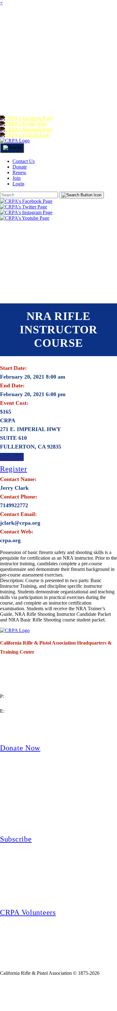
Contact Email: (18, 514)
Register (13, 469)
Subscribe (16, 839)
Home (8, 23)
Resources (19, 73)
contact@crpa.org (17, 718)
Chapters (87, 23)
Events (76, 48)
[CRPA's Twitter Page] (23, 123)
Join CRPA (29, 993)
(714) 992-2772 (15, 703)
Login (91, 98)
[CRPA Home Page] (15, 630)
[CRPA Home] (15, 140)
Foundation (84, 73)
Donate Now (20, 748)
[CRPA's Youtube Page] (24, 135)
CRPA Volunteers (28, 912)
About (34, 23)
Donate (14, 98)
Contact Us (23, 161)
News (50, 48)
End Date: (12, 385)
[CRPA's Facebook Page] (26, 118)
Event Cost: (14, 403)
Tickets (12, 457)
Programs (19, 48)
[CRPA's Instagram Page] (26, 129)
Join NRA (74, 993)
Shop (51, 73)
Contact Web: (16, 531)
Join (58, 23)
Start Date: (13, 368)
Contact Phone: (18, 496)
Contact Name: (18, 479)
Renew (43, 98)
